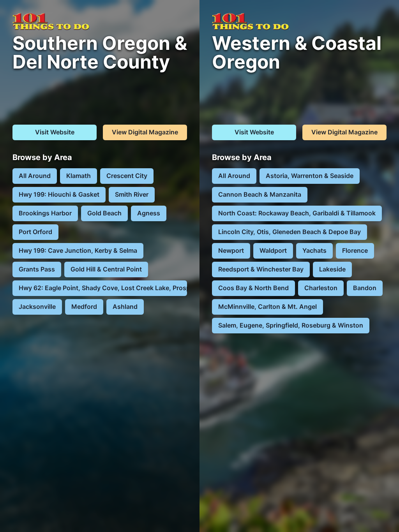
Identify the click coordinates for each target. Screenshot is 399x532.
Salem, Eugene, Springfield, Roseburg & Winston (290, 325)
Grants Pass (37, 269)
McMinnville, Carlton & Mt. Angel (267, 306)
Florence (355, 250)
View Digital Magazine (145, 132)
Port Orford (35, 232)
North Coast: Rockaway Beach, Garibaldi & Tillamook (297, 213)
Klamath (78, 176)
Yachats (314, 250)
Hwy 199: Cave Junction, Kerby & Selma (78, 250)
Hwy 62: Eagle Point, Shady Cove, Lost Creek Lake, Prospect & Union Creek (103, 288)
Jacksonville (37, 306)
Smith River (131, 194)
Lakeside (332, 269)
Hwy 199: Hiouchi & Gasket (59, 194)
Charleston (320, 288)
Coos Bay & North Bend (253, 288)
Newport (231, 250)
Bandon (364, 288)
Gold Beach (104, 213)
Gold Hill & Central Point (106, 269)
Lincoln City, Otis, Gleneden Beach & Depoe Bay (289, 232)
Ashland (125, 306)
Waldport (273, 250)
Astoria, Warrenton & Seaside (309, 176)
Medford (84, 306)
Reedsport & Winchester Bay (261, 269)
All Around (35, 176)
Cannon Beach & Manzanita (259, 194)
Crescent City (126, 176)
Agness (148, 213)
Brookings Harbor (45, 213)
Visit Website (54, 132)
